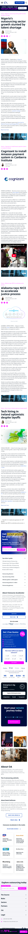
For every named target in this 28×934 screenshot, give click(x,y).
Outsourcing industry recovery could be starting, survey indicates (20, 840)
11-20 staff (21, 655)
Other (21, 658)
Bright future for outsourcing (19, 853)
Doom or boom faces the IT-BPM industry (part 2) (6, 854)
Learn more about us (14, 815)
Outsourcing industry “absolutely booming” (7, 840)
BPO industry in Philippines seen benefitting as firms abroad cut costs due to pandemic (20, 868)
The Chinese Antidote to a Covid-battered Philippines (7, 866)
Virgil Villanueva (8, 163)
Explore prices (21, 549)
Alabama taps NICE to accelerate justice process (12, 523)
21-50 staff (7, 658)
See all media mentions (12, 829)
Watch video (14, 820)
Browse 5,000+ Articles (7, 569)
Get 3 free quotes (19, 2)
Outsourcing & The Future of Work (10, 563)
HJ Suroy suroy (8, 31)
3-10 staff (14, 655)
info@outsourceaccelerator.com (10, 921)
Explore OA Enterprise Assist (14, 693)
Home (2, 13)
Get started (14, 662)
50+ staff (14, 658)
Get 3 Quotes (21, 8)
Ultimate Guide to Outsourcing (9, 561)
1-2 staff (7, 655)
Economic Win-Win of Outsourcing (10, 565)
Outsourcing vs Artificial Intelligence (10, 567)
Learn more (14, 613)
